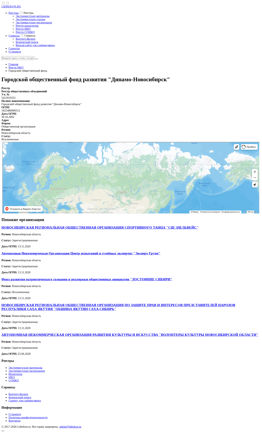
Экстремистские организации (34, 22)
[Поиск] (36, 58)
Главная (13, 64)
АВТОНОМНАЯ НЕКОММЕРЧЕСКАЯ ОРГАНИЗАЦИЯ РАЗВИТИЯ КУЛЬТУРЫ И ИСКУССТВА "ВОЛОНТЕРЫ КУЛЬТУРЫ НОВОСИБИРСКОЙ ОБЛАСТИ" (129, 335)
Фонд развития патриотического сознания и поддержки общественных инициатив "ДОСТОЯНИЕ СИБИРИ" (86, 279)
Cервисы (14, 35)
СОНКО (14, 380)
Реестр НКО (23, 28)
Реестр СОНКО (25, 32)
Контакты (14, 420)
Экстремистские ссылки (30, 19)
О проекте (15, 51)
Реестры (14, 12)
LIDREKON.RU (11, 6)
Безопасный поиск (27, 42)
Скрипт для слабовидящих (25, 400)
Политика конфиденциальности (28, 417)
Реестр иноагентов (27, 25)
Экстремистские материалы (33, 16)
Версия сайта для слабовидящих (35, 45)
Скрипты (14, 48)
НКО (12, 377)
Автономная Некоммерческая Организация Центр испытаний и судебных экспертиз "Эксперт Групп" (80, 253)
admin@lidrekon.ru (70, 426)
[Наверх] (2, 430)
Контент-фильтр (25, 38)
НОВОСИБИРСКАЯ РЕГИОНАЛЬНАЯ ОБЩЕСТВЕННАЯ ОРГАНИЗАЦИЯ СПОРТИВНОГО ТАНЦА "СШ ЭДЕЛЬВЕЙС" (100, 227)
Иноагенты (15, 374)
